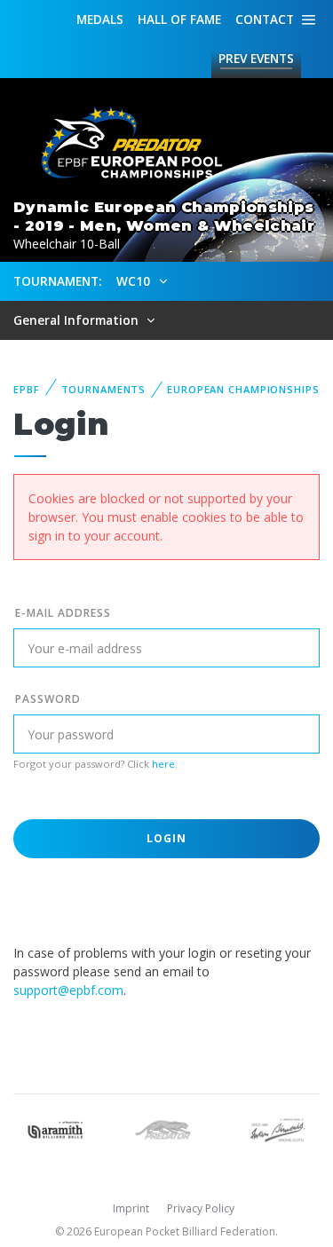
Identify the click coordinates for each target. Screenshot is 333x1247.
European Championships (243, 389)
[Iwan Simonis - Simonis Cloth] (277, 1128)
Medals (99, 19)
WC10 (135, 280)
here (163, 763)
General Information (77, 320)
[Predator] (166, 1128)
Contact (264, 19)
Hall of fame (179, 19)
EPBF (26, 389)
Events (256, 58)
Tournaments (104, 389)
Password (48, 698)
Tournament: (57, 280)
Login (167, 838)
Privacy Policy (200, 1208)
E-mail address (62, 612)
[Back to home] (124, 143)
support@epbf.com (68, 990)
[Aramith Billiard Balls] (55, 1128)
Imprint (131, 1208)
